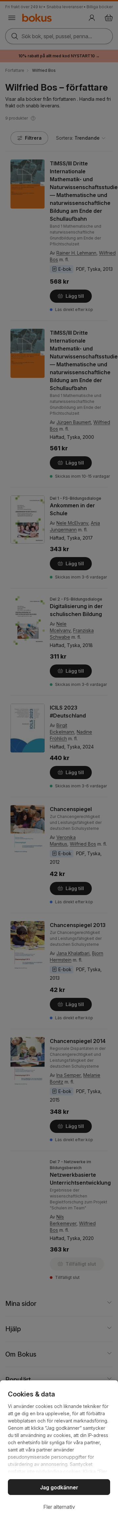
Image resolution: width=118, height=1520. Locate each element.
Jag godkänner (59, 1487)
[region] (59, 1450)
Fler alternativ (59, 1507)
